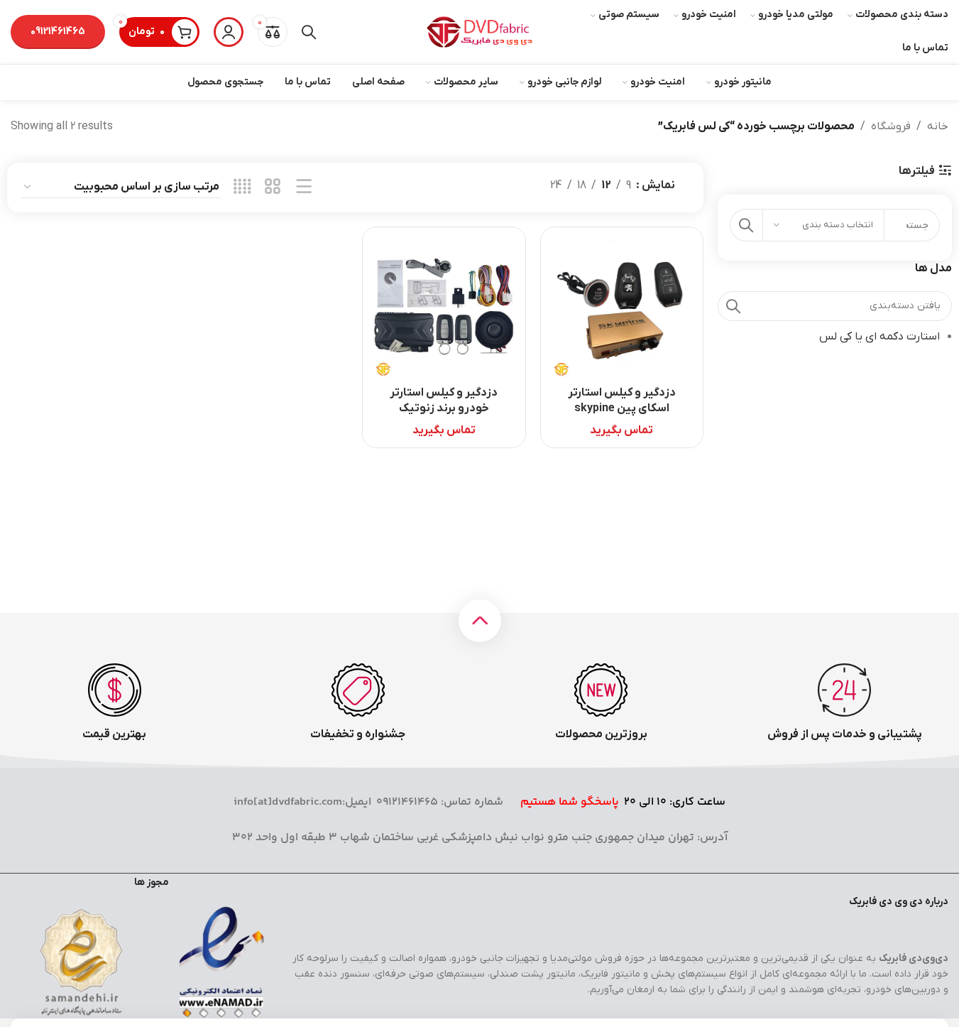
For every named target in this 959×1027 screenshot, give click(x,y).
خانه (937, 126)
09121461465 (58, 31)
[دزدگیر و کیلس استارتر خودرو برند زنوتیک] (443, 308)
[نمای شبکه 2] (273, 187)
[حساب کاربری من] (229, 32)
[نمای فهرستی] (304, 187)
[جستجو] (309, 32)
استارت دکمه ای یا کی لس (879, 337)
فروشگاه (891, 126)
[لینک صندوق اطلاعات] (844, 702)
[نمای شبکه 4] (242, 187)
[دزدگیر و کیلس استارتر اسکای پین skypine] (622, 308)
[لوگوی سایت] (480, 31)
